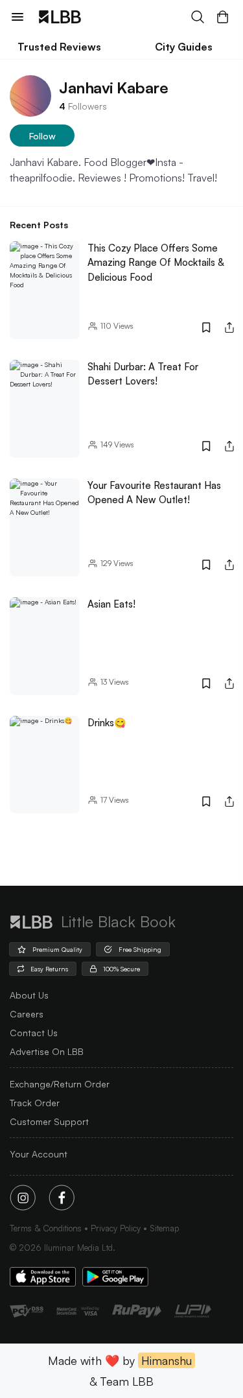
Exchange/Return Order (60, 1083)
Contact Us (34, 1032)
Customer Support (49, 1121)
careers (26, 1013)
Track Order (35, 1102)
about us (29, 995)
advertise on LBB (47, 1051)
